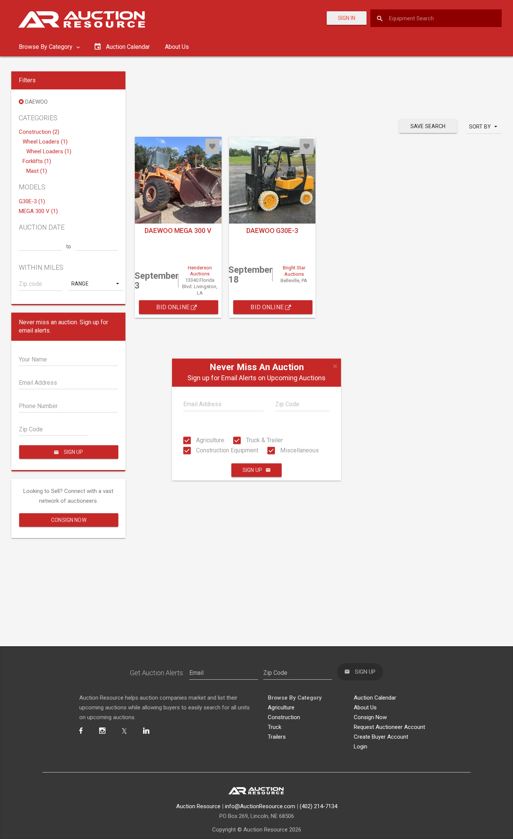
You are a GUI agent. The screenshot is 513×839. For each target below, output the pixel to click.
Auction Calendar (375, 697)
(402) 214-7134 (318, 806)
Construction (284, 717)
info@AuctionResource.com (260, 806)
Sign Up (252, 470)
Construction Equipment (226, 450)
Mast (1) (36, 171)
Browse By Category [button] (46, 46)
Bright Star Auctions (294, 271)
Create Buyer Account (381, 736)
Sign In (346, 18)
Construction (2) (39, 131)
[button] (96, 283)
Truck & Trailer (263, 440)
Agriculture (209, 440)
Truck (274, 727)
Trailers (277, 736)
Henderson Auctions (200, 271)
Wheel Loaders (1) (45, 141)
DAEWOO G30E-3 (272, 230)
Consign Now (68, 520)
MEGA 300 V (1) (38, 211)
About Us (177, 46)
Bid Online (173, 307)
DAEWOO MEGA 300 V (178, 230)
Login (360, 746)
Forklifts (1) (37, 161)
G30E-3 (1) (32, 201)
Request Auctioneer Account (389, 727)
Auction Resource (198, 806)
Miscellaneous (299, 450)
